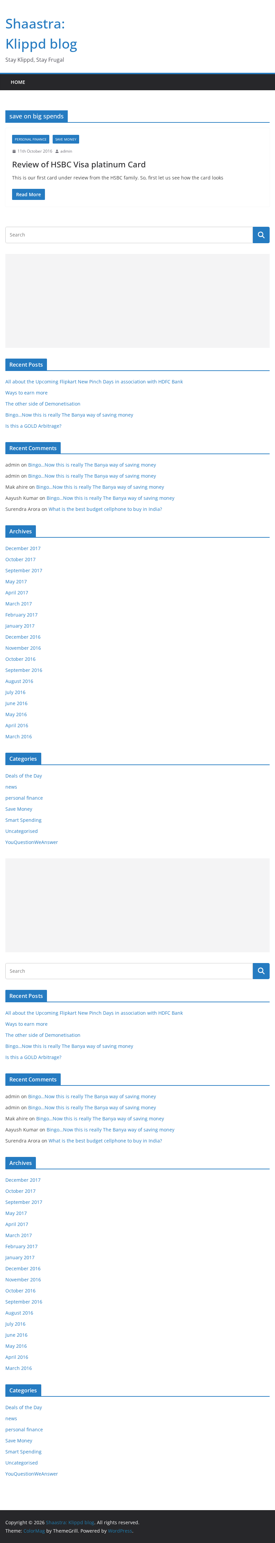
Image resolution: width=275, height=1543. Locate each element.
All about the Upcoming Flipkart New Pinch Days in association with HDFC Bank (94, 381)
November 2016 (23, 648)
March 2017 (18, 603)
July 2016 (15, 692)
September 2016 (23, 670)
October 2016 (20, 659)
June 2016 (16, 703)
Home (18, 82)
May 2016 (16, 714)
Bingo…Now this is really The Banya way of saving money (69, 415)
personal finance (31, 139)
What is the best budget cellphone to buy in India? (105, 509)
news (11, 787)
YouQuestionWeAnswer (31, 842)
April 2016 (16, 725)
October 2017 (20, 559)
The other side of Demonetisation (42, 404)
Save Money (65, 139)
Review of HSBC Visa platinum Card (79, 164)
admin (66, 151)
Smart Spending (23, 820)
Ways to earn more (26, 392)
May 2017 (16, 581)
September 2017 (23, 570)
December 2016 (23, 637)
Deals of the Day (23, 776)
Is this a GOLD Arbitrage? (33, 426)
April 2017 (16, 592)
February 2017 (21, 614)
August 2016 (19, 681)
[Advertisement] (137, 301)
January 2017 (20, 626)
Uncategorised (21, 831)
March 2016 (18, 736)
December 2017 (23, 548)
